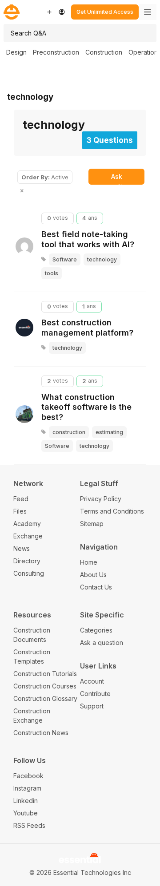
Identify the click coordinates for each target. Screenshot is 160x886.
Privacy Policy (100, 498)
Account (92, 681)
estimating (109, 432)
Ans (89, 218)
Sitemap (92, 523)
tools (51, 273)
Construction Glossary (45, 698)
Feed (20, 498)
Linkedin (25, 800)
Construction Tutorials (45, 673)
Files (20, 511)
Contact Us (96, 587)
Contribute (95, 693)
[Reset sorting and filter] (22, 191)
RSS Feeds (29, 825)
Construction (103, 52)
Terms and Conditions (112, 511)
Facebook (28, 775)
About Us (93, 574)
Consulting (28, 573)
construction (68, 432)
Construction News (40, 732)
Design (16, 52)
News (21, 548)
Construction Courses (44, 686)
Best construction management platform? (87, 327)
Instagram (27, 788)
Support (92, 706)
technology (30, 97)
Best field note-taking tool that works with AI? (87, 239)
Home (88, 562)
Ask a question (101, 642)
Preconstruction (56, 52)
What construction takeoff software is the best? (86, 407)
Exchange (28, 536)
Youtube (25, 813)
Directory (26, 561)
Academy (27, 523)
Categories (96, 630)
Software (64, 259)
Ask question (116, 179)
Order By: (44, 177)
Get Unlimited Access (104, 11)
